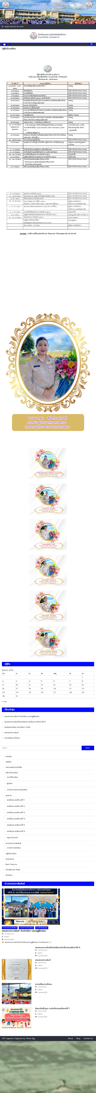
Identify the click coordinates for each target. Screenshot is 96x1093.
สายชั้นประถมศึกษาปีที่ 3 (16, 812)
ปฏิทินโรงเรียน (11, 853)
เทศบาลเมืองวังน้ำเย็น (14, 767)
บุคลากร (9, 795)
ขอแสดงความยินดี (11, 732)
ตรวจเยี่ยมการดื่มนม (12, 738)
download (10, 859)
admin (6, 937)
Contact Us (88, 1038)
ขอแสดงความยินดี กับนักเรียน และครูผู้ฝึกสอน (21, 716)
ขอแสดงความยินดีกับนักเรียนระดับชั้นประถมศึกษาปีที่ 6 (25, 722)
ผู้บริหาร (10, 783)
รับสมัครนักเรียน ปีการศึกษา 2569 (17, 727)
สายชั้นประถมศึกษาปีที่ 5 (16, 825)
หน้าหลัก (9, 756)
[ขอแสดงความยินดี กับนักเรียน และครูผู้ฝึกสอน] (48, 906)
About (70, 1038)
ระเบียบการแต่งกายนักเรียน (17, 789)
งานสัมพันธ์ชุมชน (42, 928)
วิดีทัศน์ (8, 762)
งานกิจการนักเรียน (14, 848)
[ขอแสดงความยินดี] (16, 969)
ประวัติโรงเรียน (12, 777)
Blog (78, 1038)
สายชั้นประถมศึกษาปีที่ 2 (16, 806)
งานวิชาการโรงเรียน (26, 928)
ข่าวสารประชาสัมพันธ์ (13, 843)
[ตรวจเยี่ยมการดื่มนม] (16, 993)
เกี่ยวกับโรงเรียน (12, 772)
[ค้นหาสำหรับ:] (42, 748)
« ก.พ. (4, 701)
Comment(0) (9, 939)
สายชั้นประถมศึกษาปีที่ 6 (16, 831)
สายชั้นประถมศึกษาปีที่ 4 (16, 818)
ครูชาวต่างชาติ (12, 837)
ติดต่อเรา (9, 875)
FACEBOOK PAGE (13, 869)
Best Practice (11, 864)
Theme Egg (30, 1038)
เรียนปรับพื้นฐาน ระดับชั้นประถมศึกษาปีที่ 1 (52, 1008)
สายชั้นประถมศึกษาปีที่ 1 (16, 800)
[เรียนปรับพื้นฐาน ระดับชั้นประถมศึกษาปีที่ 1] (16, 1017)
